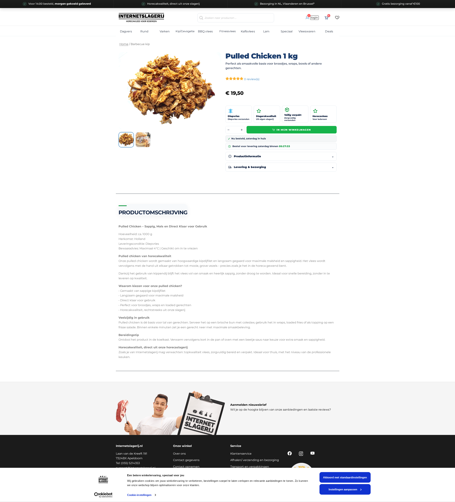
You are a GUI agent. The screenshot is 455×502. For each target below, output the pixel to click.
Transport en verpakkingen (249, 466)
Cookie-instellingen (139, 494)
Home (123, 44)
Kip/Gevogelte (185, 31)
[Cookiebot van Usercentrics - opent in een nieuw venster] (103, 495)
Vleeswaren (307, 31)
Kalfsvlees (248, 31)
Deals (329, 31)
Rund (144, 31)
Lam (266, 31)
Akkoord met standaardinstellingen (345, 477)
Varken (165, 31)
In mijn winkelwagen (294, 129)
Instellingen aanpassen (343, 489)
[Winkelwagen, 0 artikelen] (326, 17)
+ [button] (242, 130)
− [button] (228, 130)
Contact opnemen (186, 466)
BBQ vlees (205, 31)
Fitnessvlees (227, 31)
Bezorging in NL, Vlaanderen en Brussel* (287, 3)
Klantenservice (241, 453)
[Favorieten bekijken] (337, 17)
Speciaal (287, 31)
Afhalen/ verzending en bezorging (254, 460)
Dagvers (126, 31)
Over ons (179, 453)
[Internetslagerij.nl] (141, 17)
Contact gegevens (186, 460)
